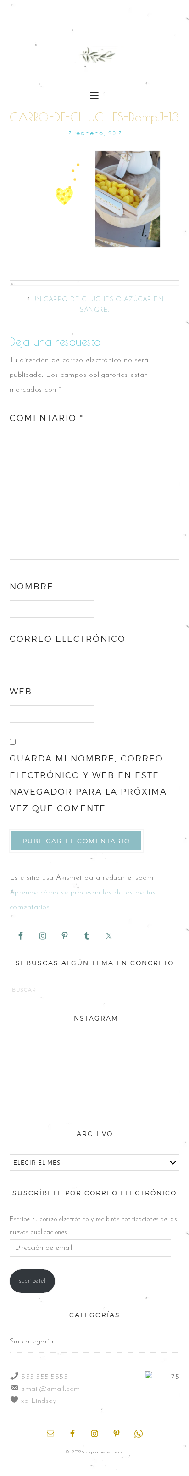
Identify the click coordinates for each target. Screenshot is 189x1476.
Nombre (32, 586)
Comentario (46, 418)
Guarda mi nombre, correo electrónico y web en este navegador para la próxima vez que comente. (88, 783)
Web (21, 691)
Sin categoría (32, 1341)
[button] (95, 95)
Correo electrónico (68, 639)
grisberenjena (95, 56)
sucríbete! (32, 1281)
